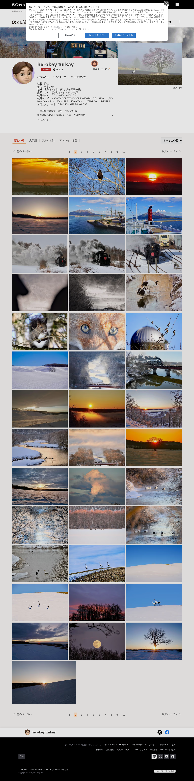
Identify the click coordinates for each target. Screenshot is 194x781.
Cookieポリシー (57, 27)
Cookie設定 (70, 35)
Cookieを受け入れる (124, 35)
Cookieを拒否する (97, 35)
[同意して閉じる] (166, 3)
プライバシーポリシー (66, 29)
